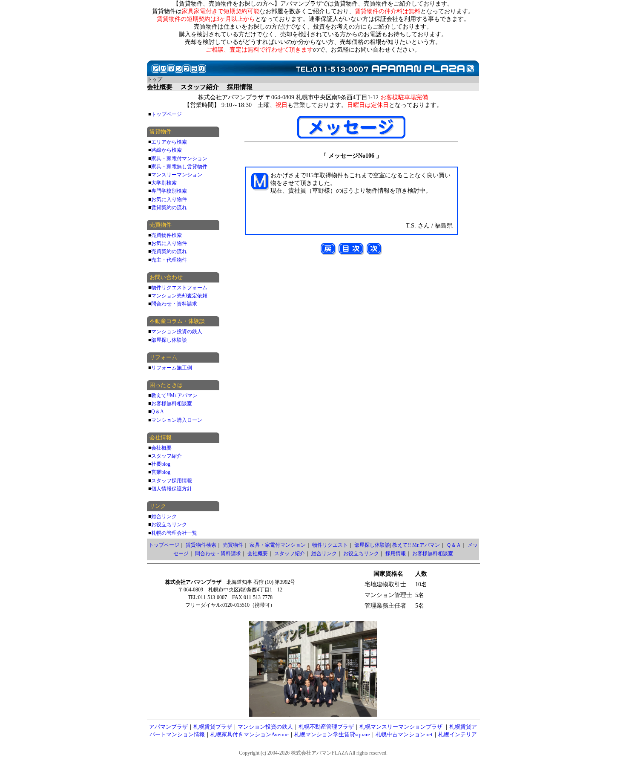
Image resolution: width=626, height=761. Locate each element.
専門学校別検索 (169, 191)
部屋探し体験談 (169, 340)
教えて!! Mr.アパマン (416, 545)
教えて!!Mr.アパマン (174, 395)
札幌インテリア (457, 734)
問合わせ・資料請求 (174, 304)
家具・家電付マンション (179, 158)
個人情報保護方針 (171, 489)
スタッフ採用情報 (171, 481)
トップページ (166, 114)
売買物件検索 (166, 235)
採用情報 (395, 553)
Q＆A (157, 412)
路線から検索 (166, 150)
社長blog (160, 464)
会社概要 (161, 448)
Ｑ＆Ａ (453, 545)
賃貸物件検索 (201, 545)
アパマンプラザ (168, 727)
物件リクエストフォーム (179, 288)
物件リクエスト (330, 545)
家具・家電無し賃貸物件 (179, 167)
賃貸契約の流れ (169, 207)
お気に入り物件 (169, 199)
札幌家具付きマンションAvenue (249, 734)
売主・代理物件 (169, 260)
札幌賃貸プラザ (212, 727)
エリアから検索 (169, 142)
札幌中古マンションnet (404, 734)
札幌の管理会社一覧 (174, 533)
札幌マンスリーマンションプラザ (400, 727)
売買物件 (233, 545)
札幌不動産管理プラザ (326, 727)
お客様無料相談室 (171, 403)
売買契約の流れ (169, 251)
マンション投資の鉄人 (176, 331)
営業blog (160, 472)
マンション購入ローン (176, 420)
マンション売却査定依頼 (179, 296)
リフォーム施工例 (171, 368)
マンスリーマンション (176, 175)
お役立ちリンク (169, 525)
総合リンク (164, 516)
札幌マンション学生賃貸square (332, 734)
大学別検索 (164, 183)
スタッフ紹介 (166, 456)
